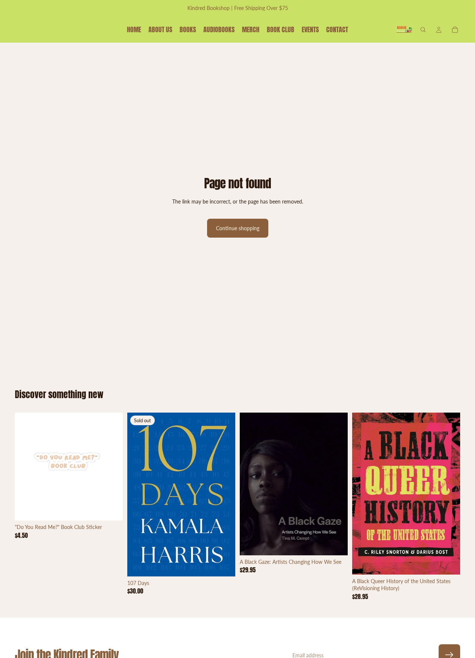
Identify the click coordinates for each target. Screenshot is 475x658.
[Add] (111, 509)
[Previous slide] (26, 467)
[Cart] (455, 30)
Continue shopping (237, 228)
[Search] (423, 30)
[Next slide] (112, 467)
